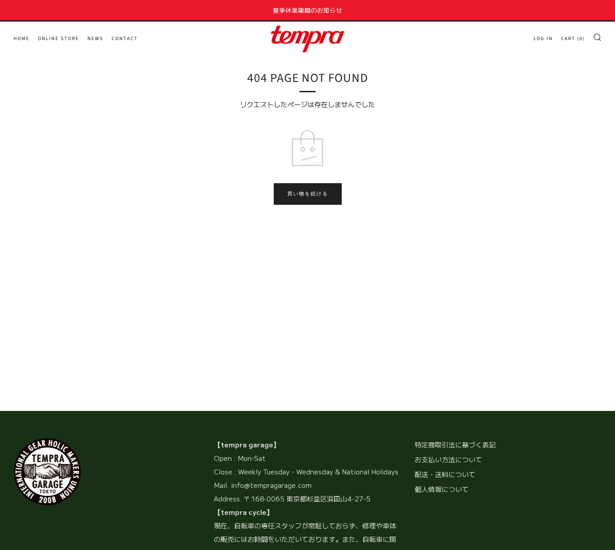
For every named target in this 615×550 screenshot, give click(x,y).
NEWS (95, 38)
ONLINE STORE (58, 38)
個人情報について (442, 489)
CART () (573, 38)
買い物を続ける (307, 193)
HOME (22, 38)
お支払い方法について (448, 459)
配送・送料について (445, 474)
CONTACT (125, 38)
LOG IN (543, 38)
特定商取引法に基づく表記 (455, 444)
